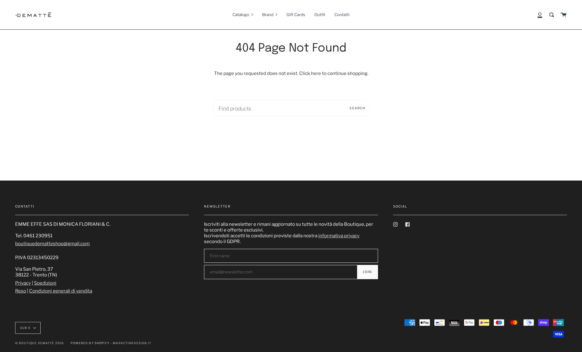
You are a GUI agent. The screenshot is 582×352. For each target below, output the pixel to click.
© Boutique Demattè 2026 (39, 343)
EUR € (25, 328)
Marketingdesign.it (132, 343)
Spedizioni (45, 283)
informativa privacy (339, 236)
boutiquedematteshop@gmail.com (52, 243)
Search (357, 108)
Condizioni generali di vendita (60, 291)
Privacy (23, 283)
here (316, 73)
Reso (20, 291)
